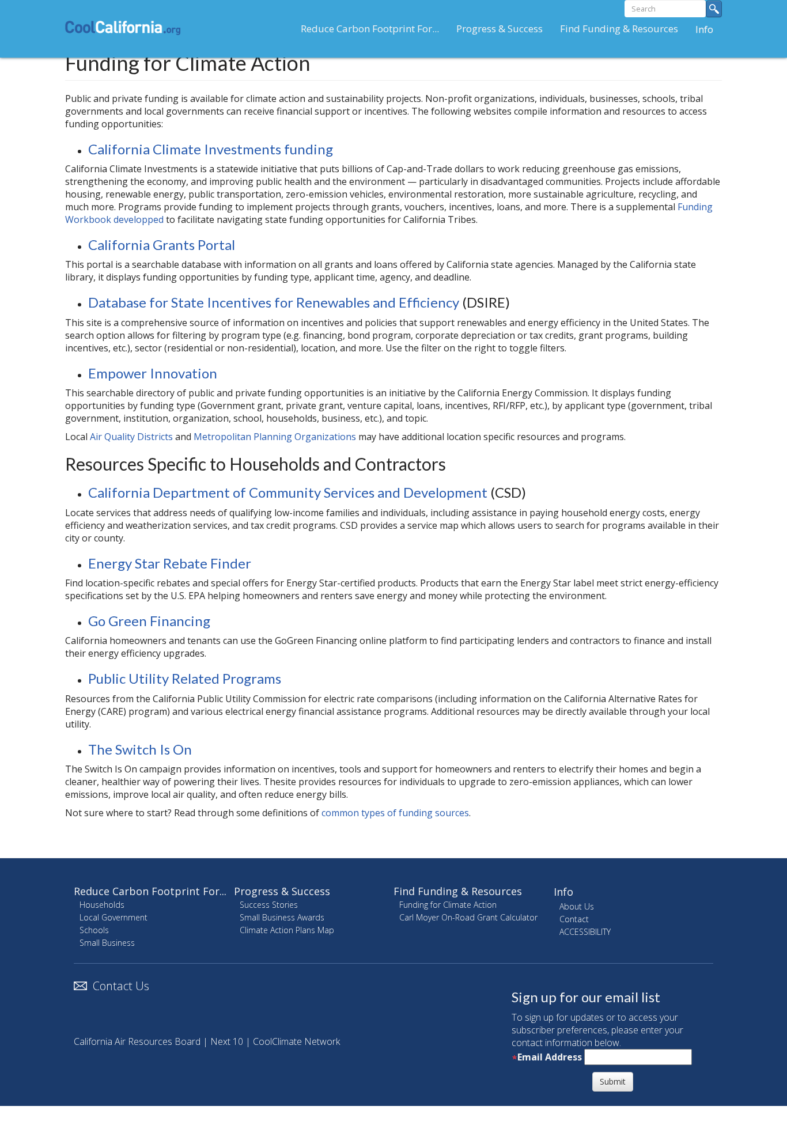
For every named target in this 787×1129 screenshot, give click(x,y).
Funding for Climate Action (448, 904)
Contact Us (121, 986)
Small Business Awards (282, 917)
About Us (576, 906)
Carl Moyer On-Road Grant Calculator (468, 917)
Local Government (113, 917)
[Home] (127, 28)
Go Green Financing (149, 620)
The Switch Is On (140, 749)
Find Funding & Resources (619, 28)
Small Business (107, 942)
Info (704, 29)
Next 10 (226, 1041)
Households (102, 904)
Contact (574, 919)
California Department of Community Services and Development (287, 492)
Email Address (549, 1057)
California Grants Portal (161, 244)
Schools (94, 930)
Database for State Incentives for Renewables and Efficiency (273, 302)
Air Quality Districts (131, 436)
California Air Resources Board (137, 1041)
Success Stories (269, 904)
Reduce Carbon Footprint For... (370, 28)
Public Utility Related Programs (184, 678)
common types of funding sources (395, 812)
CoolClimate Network (296, 1041)
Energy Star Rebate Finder (169, 563)
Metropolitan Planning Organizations (275, 436)
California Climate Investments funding (210, 149)
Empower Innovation (152, 373)
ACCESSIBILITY (585, 931)
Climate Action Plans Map (287, 930)
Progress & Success (499, 28)
